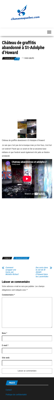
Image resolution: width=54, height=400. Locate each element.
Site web (5, 358)
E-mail (5, 345)
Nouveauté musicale (21, 258)
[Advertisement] (27, 90)
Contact (9, 390)
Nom (4, 333)
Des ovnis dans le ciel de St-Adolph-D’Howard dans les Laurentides (42, 272)
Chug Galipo (29, 58)
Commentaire (8, 295)
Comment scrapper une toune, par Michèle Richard (11, 270)
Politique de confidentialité (16, 394)
